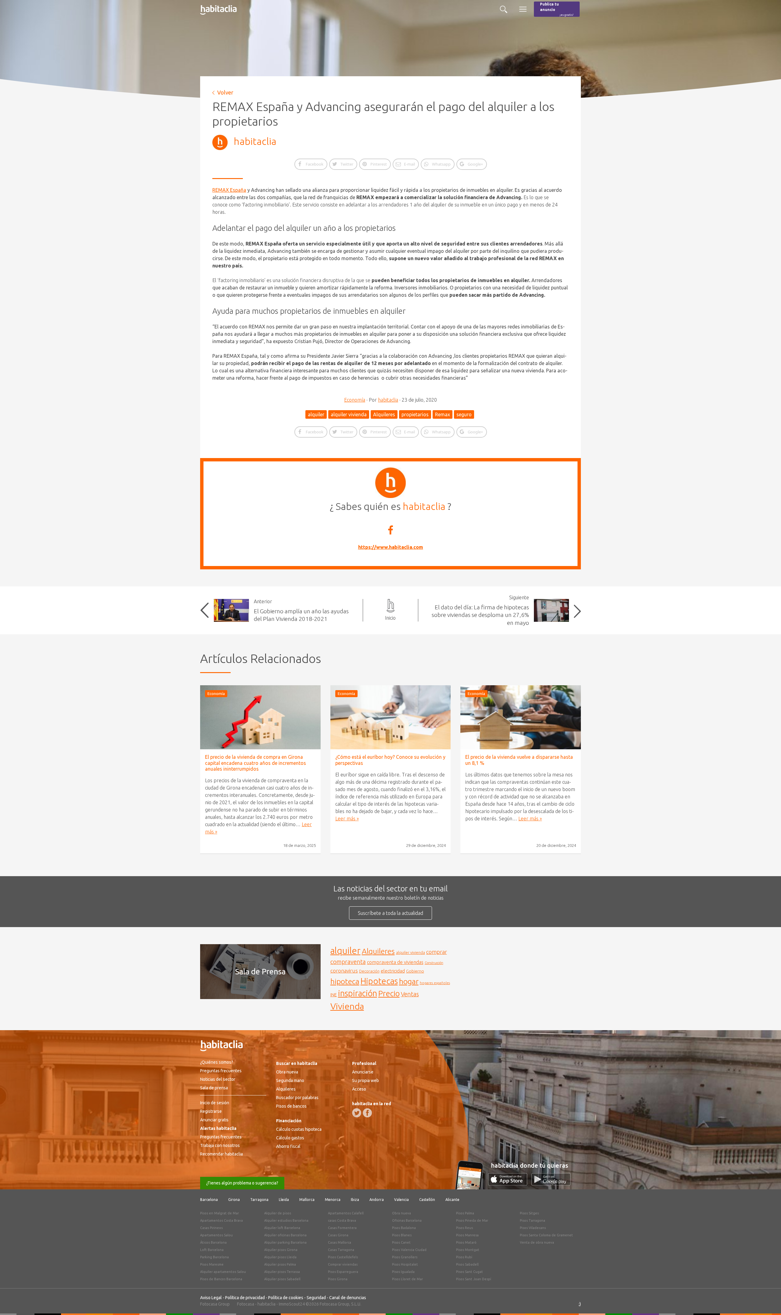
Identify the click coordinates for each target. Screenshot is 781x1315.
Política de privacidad (245, 1297)
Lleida (284, 1200)
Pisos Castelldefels (343, 1257)
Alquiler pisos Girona (280, 1250)
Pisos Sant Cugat (469, 1272)
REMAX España (229, 190)
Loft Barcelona (212, 1250)
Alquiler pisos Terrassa (282, 1272)
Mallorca (307, 1200)
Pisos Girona (337, 1279)
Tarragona (259, 1200)
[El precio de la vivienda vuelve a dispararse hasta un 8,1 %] (520, 717)
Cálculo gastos (290, 1137)
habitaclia (255, 141)
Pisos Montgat (467, 1250)
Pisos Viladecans (533, 1228)
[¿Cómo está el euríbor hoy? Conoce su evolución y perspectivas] (390, 717)
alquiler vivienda (349, 414)
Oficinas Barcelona (407, 1220)
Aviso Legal (211, 1297)
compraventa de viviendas (395, 962)
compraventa (348, 961)
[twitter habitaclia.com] (356, 1113)
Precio (389, 993)
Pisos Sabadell (467, 1264)
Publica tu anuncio (557, 9)
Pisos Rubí (464, 1257)
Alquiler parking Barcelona (285, 1242)
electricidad (393, 970)
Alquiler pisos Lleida (280, 1257)
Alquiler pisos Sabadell (282, 1279)
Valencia (401, 1200)
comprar (436, 952)
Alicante (452, 1200)
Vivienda (347, 1006)
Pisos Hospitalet (405, 1264)
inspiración (357, 993)
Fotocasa (245, 1304)
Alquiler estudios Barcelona (286, 1220)
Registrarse (211, 1111)
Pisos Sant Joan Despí (473, 1279)
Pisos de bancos (291, 1106)
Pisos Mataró (466, 1242)
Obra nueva (287, 1072)
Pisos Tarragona (532, 1220)
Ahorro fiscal (288, 1146)
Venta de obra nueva (537, 1242)
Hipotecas (379, 981)
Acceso (359, 1089)
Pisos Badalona (404, 1228)
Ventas (410, 994)
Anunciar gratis (214, 1119)
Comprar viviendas (343, 1264)
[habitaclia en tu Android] (550, 1183)
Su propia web (365, 1080)
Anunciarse (362, 1072)
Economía (354, 400)
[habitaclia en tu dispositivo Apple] (509, 1183)
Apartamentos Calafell (346, 1213)
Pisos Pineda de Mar (472, 1220)
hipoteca (344, 981)
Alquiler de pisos (277, 1213)
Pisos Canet (401, 1242)
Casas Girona (338, 1235)
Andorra (376, 1200)
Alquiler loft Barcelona (282, 1228)
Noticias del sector (217, 1079)
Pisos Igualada (403, 1272)
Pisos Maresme (212, 1264)
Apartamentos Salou (216, 1235)
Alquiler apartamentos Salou (223, 1272)
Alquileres (384, 414)
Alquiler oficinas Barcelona (285, 1235)
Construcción (434, 963)
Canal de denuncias (347, 1297)
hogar (409, 981)
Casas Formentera (342, 1228)
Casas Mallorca (339, 1242)
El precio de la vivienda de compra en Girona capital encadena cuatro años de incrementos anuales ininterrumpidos (255, 762)
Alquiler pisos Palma (280, 1264)
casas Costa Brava (342, 1220)
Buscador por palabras (297, 1097)
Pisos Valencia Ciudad (409, 1250)
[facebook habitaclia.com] (367, 1113)
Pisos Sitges (529, 1213)
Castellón (427, 1200)
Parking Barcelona (214, 1257)
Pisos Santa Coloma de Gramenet (546, 1235)
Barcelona (209, 1200)
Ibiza (355, 1200)
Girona (234, 1200)
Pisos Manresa (467, 1235)
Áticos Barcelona (213, 1242)
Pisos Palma (465, 1213)
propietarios (415, 414)
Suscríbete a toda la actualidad (390, 913)
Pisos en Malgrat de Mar (219, 1213)
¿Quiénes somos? (216, 1062)
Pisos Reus (464, 1228)
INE (333, 994)
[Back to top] (767, 1301)
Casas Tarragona (341, 1250)
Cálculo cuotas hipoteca (299, 1129)
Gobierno (415, 971)
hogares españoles (435, 983)
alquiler (316, 414)
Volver (225, 92)
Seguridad (316, 1297)
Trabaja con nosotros (220, 1145)
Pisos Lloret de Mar (407, 1279)
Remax (442, 414)
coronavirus (344, 970)
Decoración (369, 971)
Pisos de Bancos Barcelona (221, 1279)
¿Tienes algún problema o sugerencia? (242, 1183)
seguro (464, 414)
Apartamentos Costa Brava (221, 1220)
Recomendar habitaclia (221, 1154)
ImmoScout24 (292, 1304)
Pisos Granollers (404, 1257)
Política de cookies (285, 1297)
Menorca (332, 1200)
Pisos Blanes (402, 1235)
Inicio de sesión (214, 1102)
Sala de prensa (214, 1087)
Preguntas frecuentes (221, 1070)
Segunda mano (290, 1080)
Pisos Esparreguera (343, 1272)
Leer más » (347, 818)
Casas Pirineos (211, 1228)
